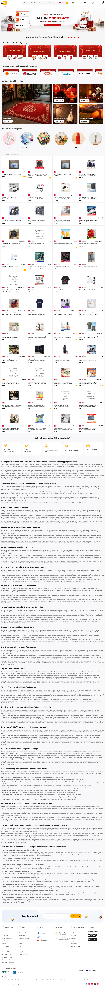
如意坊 (75, 241)
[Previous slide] (97, 66)
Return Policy (22, 941)
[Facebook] (86, 984)
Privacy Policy (51, 984)
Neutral (101, 195)
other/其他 (23, 172)
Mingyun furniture (73, 195)
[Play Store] (92, 940)
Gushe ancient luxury (22, 356)
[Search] (67, 2)
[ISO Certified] (17, 972)
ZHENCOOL (100, 402)
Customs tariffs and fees (9, 949)
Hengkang (23, 425)
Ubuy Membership (7, 957)
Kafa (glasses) (99, 218)
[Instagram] (89, 984)
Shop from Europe (86, 980)
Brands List (22, 935)
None (76, 218)
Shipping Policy (6, 952)
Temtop (75, 333)
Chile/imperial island (99, 241)
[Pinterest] (98, 984)
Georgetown (74, 941)
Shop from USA (6, 980)
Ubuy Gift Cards (23, 954)
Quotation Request (7, 938)
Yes (102, 287)
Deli (102, 356)
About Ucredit (23, 949)
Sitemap (4, 943)
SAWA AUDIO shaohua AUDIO (47, 356)
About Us (4, 933)
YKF (50, 241)
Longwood (73, 935)
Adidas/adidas (47, 425)
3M (50, 402)
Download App (23, 933)
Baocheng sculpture (73, 402)
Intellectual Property (7, 941)
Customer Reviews (24, 938)
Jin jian (49, 287)
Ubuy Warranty (6, 960)
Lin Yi (76, 356)
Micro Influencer (6, 954)
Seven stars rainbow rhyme (22, 241)
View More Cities (75, 946)
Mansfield (23, 379)
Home (3, 7)
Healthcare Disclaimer (8, 962)
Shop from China (63, 980)
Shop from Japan (26, 980)
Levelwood (74, 943)
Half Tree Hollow (75, 933)
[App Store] (92, 936)
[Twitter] (95, 984)
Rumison (101, 172)
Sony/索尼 (23, 264)
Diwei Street (100, 333)
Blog (20, 943)
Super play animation (22, 310)
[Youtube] (92, 984)
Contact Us (5, 935)
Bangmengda (48, 333)
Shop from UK (15, 980)
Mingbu (49, 264)
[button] (77, 3)
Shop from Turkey (74, 980)
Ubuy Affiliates (23, 952)
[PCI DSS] (5, 972)
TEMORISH (48, 172)
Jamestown (74, 938)
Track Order (5, 946)
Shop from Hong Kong (39, 980)
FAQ (20, 946)
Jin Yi (24, 195)
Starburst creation (73, 310)
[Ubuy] (4, 2)
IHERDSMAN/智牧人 (99, 379)
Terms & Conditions (40, 984)
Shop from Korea (51, 980)
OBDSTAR (100, 425)
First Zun (101, 310)
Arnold (75, 264)
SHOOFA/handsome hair (22, 287)
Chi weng (75, 425)
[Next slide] (100, 66)
